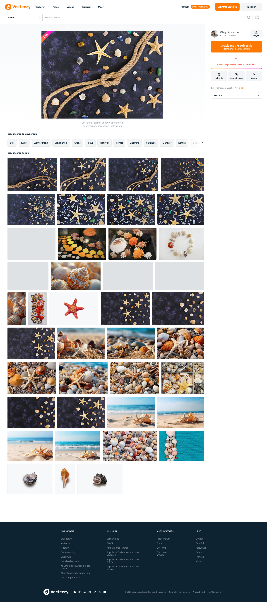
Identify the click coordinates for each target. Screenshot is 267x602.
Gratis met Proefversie (236, 47)
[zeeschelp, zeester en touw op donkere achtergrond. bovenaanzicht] (32, 174)
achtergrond (41, 142)
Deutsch (200, 552)
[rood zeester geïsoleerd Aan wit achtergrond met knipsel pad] (73, 308)
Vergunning (113, 538)
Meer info (218, 95)
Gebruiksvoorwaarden (179, 591)
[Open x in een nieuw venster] (100, 592)
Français (200, 556)
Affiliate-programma (117, 547)
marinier (166, 142)
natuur (182, 142)
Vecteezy (65, 543)
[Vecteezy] (18, 7)
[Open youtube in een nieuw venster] (104, 592)
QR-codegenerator (70, 577)
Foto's (56, 6)
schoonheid (61, 142)
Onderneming (68, 552)
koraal (119, 142)
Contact (160, 543)
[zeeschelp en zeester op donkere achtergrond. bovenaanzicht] (31, 209)
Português (201, 547)
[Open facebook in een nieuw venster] (75, 592)
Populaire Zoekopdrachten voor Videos (123, 568)
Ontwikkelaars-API (70, 561)
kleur (90, 142)
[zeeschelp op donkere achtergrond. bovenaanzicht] (178, 308)
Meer (100, 6)
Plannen (185, 6)
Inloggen (251, 6)
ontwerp (134, 142)
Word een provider (161, 553)
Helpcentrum (163, 538)
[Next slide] (200, 143)
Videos (70, 6)
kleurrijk (104, 142)
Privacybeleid (198, 591)
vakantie (151, 142)
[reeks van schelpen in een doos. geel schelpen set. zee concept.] (182, 378)
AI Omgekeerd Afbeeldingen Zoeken (76, 567)
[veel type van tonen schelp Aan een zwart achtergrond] (82, 244)
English (199, 538)
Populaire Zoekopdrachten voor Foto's (123, 561)
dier (12, 142)
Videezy (65, 547)
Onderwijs (66, 556)
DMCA (110, 543)
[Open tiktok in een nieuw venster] (95, 592)
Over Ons (161, 547)
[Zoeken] (249, 17)
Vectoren (40, 6)
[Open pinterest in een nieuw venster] (90, 592)
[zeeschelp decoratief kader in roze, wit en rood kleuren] (181, 244)
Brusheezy (66, 538)
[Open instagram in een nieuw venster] (80, 592)
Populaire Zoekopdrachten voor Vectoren (123, 553)
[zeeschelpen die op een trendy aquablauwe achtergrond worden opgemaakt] (181, 446)
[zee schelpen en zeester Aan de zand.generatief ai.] (81, 343)
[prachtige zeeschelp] (30, 479)
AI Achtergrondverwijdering (75, 572)
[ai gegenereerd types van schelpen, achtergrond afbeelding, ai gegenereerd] (76, 276)
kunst (24, 142)
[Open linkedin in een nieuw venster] (85, 592)
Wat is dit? (239, 88)
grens (77, 142)
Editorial (86, 6)
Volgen (256, 35)
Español (200, 543)
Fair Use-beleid (214, 591)
